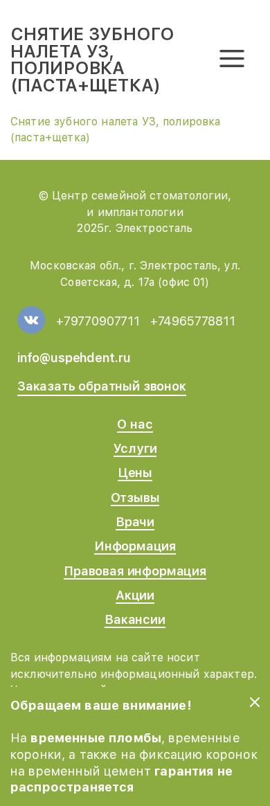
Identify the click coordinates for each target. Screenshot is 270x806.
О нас (134, 424)
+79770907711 (98, 321)
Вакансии (135, 619)
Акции (135, 595)
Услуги (135, 448)
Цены (135, 472)
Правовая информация (135, 571)
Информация (135, 546)
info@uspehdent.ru (74, 357)
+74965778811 (192, 321)
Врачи (135, 521)
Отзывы (135, 497)
